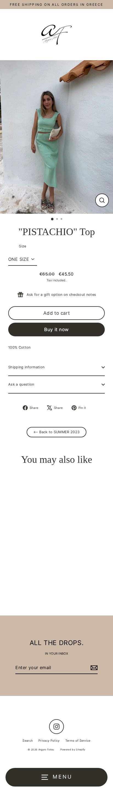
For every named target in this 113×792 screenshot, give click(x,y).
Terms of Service (78, 740)
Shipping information (26, 367)
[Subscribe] (93, 668)
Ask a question (21, 384)
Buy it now (56, 329)
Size (22, 246)
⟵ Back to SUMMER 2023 (56, 432)
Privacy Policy (49, 740)
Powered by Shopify (72, 749)
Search (27, 740)
